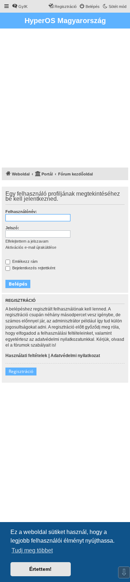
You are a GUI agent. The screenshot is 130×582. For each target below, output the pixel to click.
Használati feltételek (26, 355)
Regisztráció (21, 371)
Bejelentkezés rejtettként (33, 268)
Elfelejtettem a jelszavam (26, 241)
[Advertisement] (65, 99)
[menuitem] (19, 6)
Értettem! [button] (40, 569)
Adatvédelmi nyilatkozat (75, 355)
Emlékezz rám (24, 261)
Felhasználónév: (21, 211)
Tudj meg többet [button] (32, 550)
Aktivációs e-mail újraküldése (30, 247)
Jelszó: (12, 228)
